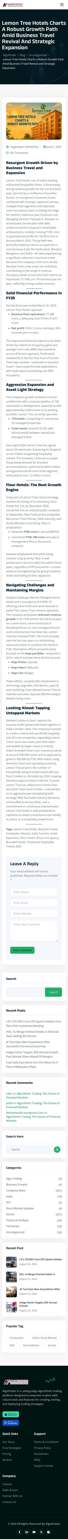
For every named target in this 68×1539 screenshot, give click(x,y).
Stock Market (31, 1345)
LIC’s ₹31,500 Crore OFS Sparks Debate (40, 1260)
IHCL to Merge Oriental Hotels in (37, 1275)
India (9, 1196)
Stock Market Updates (20, 1208)
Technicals (12, 1226)
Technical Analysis (17, 1220)
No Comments (19, 153)
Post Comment (22, 950)
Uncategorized (15, 1232)
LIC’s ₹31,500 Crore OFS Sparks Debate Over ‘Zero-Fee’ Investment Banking (33, 1024)
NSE (12, 1345)
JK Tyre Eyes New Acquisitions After (39, 1290)
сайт (9, 1093)
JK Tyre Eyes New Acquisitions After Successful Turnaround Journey (28, 1044)
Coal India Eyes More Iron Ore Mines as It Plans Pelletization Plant (32, 1065)
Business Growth (16, 1184)
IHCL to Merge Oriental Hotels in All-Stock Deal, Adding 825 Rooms (32, 1034)
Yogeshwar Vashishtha (24, 147)
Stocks (10, 1214)
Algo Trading (14, 1178)
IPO (8, 1202)
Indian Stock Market (44, 1338)
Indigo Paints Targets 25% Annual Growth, (38, 1304)
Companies (17, 1338)
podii (9, 1103)
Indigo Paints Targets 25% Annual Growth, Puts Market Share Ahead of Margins (32, 1054)
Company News (16, 1190)
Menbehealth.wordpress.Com (24, 1113)
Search (11, 979)
